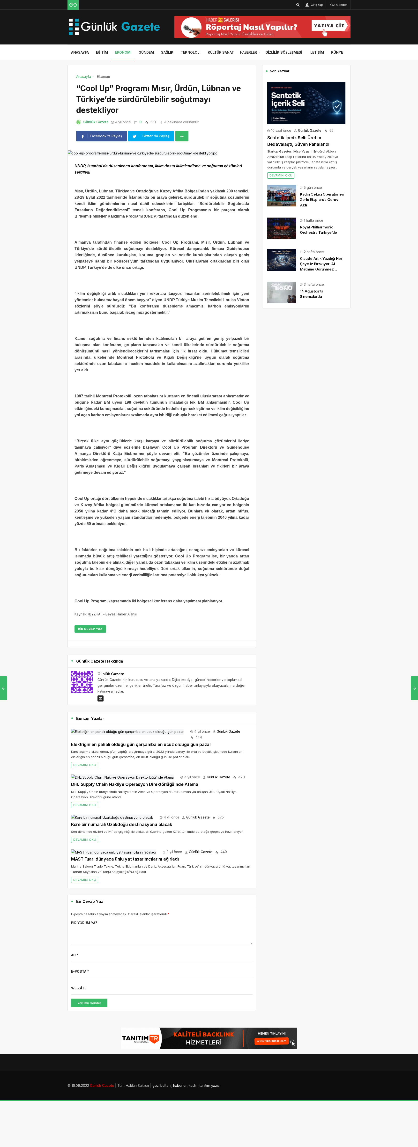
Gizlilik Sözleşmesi (283, 52)
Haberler (248, 52)
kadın (193, 1085)
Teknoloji (191, 52)
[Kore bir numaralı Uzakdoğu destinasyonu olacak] (112, 817)
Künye (337, 52)
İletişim (316, 52)
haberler (180, 1085)
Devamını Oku (84, 765)
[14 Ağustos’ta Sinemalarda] (281, 292)
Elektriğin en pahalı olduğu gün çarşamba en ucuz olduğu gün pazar (141, 744)
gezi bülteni (161, 1085)
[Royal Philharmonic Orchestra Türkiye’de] (281, 228)
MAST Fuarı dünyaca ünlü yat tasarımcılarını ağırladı (125, 859)
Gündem (146, 52)
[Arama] (298, 4)
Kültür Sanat (221, 52)
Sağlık (167, 52)
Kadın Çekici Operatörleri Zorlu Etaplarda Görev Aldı (322, 199)
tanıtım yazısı (209, 1085)
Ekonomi (123, 52)
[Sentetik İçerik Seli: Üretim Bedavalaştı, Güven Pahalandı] (306, 103)
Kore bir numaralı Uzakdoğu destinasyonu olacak (121, 824)
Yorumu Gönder (89, 1003)
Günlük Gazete (96, 122)
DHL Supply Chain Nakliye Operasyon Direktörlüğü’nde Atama (134, 784)
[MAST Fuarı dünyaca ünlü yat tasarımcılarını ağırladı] (113, 852)
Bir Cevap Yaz (90, 629)
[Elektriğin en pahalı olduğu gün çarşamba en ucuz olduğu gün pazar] (127, 731)
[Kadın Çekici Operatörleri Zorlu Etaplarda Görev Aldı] (281, 195)
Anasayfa (80, 52)
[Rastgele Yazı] (73, 5)
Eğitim (102, 52)
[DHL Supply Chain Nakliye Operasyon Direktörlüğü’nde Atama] (122, 777)
